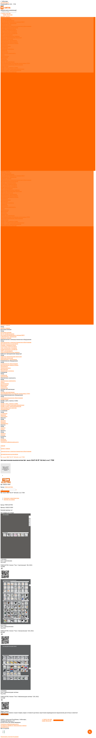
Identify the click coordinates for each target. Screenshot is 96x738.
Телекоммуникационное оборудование (12, 64)
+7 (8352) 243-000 (5, 13)
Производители (5, 151)
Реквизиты (4, 91)
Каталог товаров (5, 96)
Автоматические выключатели (9, 27)
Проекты (3, 164)
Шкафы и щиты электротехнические (11, 70)
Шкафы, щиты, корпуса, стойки (9, 67)
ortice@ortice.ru (5, 2)
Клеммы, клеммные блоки (8, 29)
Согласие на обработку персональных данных (13, 725)
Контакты (3, 167)
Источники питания (6, 19)
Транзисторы (4, 60)
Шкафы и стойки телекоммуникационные (12, 69)
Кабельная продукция (7, 39)
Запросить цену (5, 491)
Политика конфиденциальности (10, 93)
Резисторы (4, 59)
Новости (3, 161)
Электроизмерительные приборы (10, 36)
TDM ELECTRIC (9, 487)
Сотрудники (4, 79)
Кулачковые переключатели (9, 30)
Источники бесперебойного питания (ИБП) (13, 22)
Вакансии (3, 77)
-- (1, 489)
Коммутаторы (4, 66)
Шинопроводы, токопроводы (9, 40)
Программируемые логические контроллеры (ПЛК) (15, 63)
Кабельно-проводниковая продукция (11, 37)
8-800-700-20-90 (7, 15)
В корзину (16, 736)
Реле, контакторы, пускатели (9, 32)
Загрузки (3, 157)
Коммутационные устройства (9, 33)
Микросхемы (4, 57)
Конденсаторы (5, 56)
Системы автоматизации (7, 62)
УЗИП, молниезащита (7, 35)
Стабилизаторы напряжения (8, 23)
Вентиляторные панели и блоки (9, 43)
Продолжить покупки (7, 736)
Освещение (4, 50)
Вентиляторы (4, 47)
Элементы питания (6, 25)
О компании (4, 153)
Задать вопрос (4, 714)
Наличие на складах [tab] (9, 499)
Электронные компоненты (8, 53)
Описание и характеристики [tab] (11, 498)
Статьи (2, 86)
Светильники (4, 52)
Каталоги (3, 82)
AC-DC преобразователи (7, 20)
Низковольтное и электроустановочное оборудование (16, 26)
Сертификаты (4, 83)
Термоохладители (6, 46)
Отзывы (3, 89)
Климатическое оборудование (9, 42)
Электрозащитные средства (8, 72)
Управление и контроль (7, 49)
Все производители (6, 74)
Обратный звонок (58, 720)
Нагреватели (4, 44)
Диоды (3, 54)
